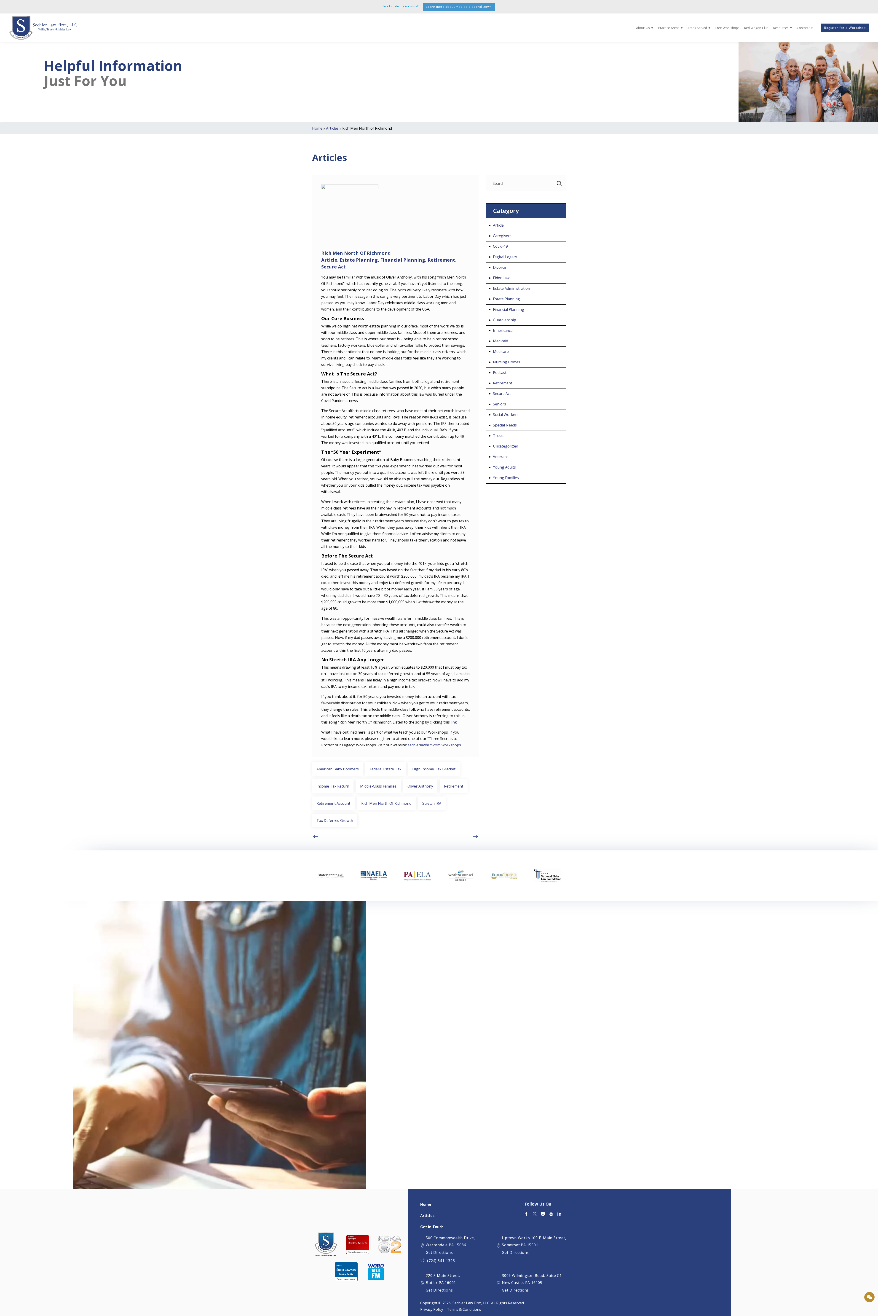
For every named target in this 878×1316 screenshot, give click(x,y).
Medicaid (500, 340)
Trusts (498, 435)
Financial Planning (402, 260)
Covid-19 (500, 246)
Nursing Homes (506, 362)
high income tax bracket (433, 769)
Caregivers (502, 235)
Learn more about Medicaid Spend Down (459, 7)
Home (317, 128)
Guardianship (504, 319)
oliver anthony (420, 786)
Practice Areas (668, 28)
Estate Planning (359, 260)
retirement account (333, 803)
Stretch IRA (431, 803)
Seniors (499, 404)
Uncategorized (505, 446)
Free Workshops (727, 28)
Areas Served (697, 28)
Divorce (499, 267)
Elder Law (501, 277)
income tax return (332, 786)
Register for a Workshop (845, 28)
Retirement (441, 260)
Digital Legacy (505, 256)
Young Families (506, 477)
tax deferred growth (334, 820)
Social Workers (506, 414)
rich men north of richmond (386, 803)
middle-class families (378, 786)
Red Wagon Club (756, 28)
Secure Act (333, 267)
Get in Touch (432, 1226)
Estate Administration (511, 288)
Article (329, 260)
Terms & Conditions (464, 1309)
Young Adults (504, 467)
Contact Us (805, 28)
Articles (332, 128)
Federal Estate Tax (385, 769)
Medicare (501, 351)
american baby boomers (337, 769)
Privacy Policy (431, 1309)
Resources (781, 28)
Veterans (501, 456)
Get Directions (439, 1252)
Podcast (499, 372)
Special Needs (505, 425)
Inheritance (503, 330)
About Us (643, 28)
